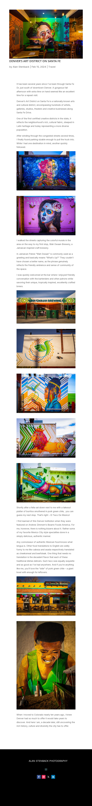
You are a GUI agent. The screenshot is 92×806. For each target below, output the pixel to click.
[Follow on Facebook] (39, 777)
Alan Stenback (21, 66)
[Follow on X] (48, 777)
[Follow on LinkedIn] (53, 777)
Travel (51, 66)
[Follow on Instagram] (44, 777)
